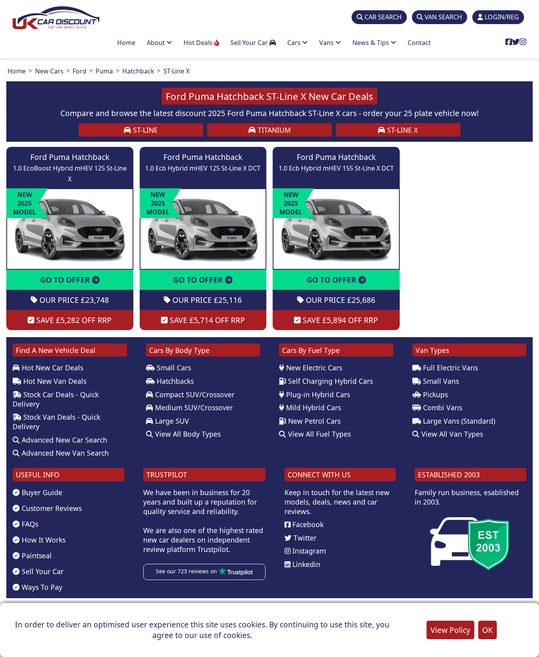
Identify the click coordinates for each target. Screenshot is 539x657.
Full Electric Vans (449, 367)
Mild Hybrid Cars (312, 407)
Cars (294, 42)
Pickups (434, 394)
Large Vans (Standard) (458, 421)
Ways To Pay (41, 587)
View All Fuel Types (318, 434)
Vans (327, 42)
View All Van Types (451, 434)
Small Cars (173, 367)
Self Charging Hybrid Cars (329, 381)
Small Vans (440, 381)
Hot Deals (198, 42)
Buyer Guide (41, 492)
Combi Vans (441, 407)
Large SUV (171, 421)
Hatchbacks (174, 381)
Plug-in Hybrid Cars (317, 394)
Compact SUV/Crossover (193, 394)
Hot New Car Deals (51, 367)
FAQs (29, 524)
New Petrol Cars (313, 421)
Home (126, 42)
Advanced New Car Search (63, 440)
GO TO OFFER (66, 279)
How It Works (43, 539)
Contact (419, 42)
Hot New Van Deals (53, 381)
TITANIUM (273, 130)
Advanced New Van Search (64, 453)
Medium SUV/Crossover (193, 407)
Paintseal (36, 555)
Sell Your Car (250, 42)
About (157, 42)
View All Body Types (187, 434)
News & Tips (371, 42)
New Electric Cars (313, 367)
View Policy (450, 630)
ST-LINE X (401, 130)
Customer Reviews (51, 508)
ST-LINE (144, 130)
